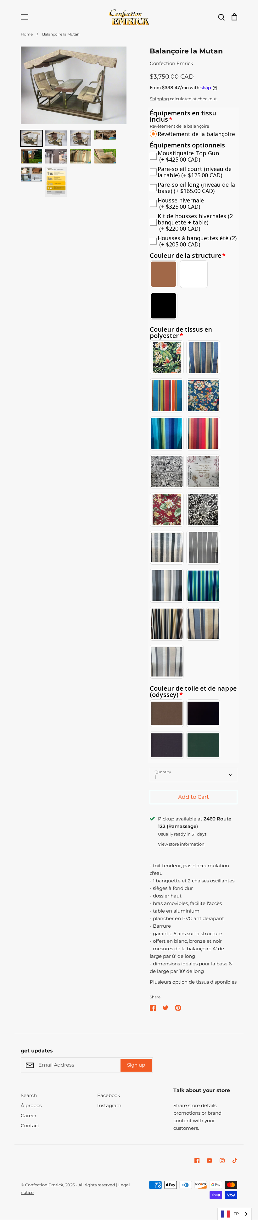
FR (236, 1213)
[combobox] (234, 1214)
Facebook (108, 1095)
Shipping (159, 98)
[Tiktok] (234, 1160)
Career (28, 1115)
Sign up (136, 1065)
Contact (30, 1126)
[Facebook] (197, 1160)
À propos (31, 1105)
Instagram (109, 1105)
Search (29, 1095)
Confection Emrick (171, 63)
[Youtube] (209, 1160)
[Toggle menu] (24, 17)
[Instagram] (222, 1160)
